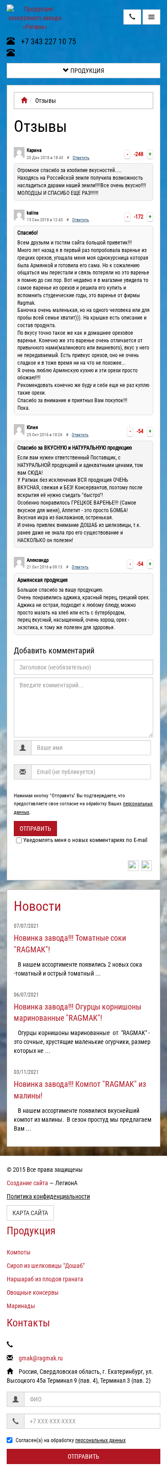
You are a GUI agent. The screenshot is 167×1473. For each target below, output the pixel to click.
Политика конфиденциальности (48, 1196)
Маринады (21, 1305)
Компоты (19, 1252)
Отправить (35, 828)
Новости (37, 906)
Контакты (28, 1323)
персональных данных (100, 1440)
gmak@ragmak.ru (41, 1358)
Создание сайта (27, 1183)
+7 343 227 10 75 (47, 41)
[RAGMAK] (24, 100)
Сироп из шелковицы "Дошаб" (46, 1265)
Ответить (81, 157)
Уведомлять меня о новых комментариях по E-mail (85, 840)
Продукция (86, 70)
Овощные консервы (33, 1292)
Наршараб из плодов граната (45, 1279)
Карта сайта (30, 1212)
